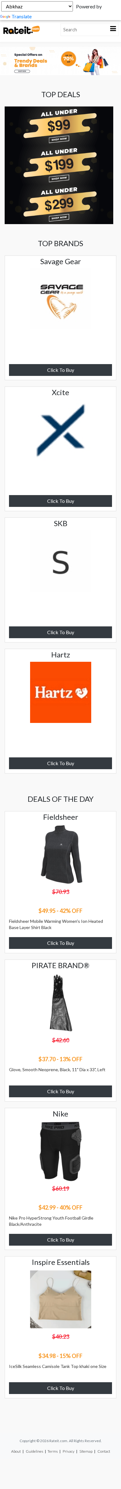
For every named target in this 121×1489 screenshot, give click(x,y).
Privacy (68, 1451)
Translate (21, 16)
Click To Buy (60, 370)
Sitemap (85, 1451)
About (16, 1451)
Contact (103, 1451)
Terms (52, 1451)
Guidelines (34, 1451)
